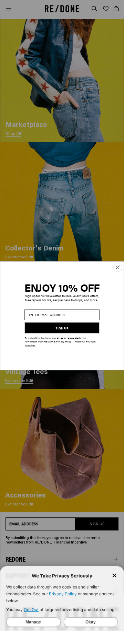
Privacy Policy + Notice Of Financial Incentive (60, 343)
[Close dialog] (117, 267)
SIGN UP (61, 328)
